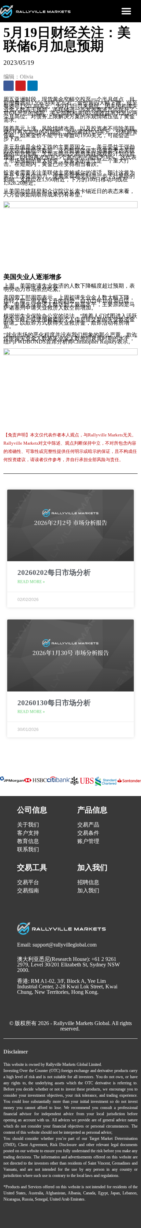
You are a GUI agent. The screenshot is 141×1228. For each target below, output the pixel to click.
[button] (126, 11)
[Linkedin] (32, 86)
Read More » (31, 581)
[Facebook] (8, 86)
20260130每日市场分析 (54, 703)
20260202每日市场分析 (54, 572)
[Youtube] (20, 86)
